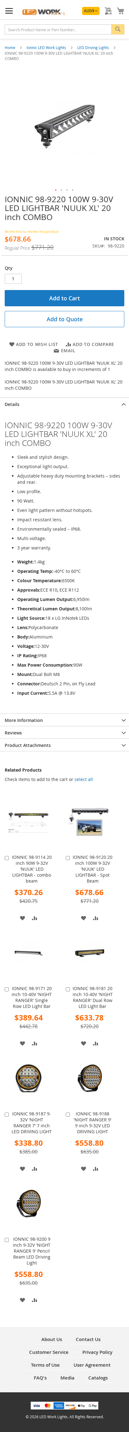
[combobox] (64, 29)
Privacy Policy (97, 1352)
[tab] (64, 404)
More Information (24, 720)
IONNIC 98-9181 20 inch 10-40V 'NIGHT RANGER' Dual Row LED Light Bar (93, 997)
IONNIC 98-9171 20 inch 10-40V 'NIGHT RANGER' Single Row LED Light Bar (32, 997)
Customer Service (49, 1352)
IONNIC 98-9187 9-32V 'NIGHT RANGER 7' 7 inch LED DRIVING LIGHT (32, 1122)
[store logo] (41, 11)
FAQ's (40, 1377)
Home (10, 47)
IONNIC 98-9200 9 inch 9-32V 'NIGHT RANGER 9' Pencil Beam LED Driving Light (31, 1251)
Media (67, 1377)
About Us (51, 1339)
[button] (91, 11)
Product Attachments (28, 745)
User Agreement (92, 1365)
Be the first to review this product (32, 231)
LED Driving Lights (93, 47)
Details (12, 404)
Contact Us (88, 1339)
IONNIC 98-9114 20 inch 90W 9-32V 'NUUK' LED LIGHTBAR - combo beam (32, 869)
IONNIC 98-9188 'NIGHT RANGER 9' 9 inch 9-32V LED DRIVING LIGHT (92, 1122)
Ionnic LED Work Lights (47, 47)
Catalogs (98, 1377)
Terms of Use (45, 1365)
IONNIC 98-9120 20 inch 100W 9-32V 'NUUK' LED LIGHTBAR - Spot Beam (92, 869)
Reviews (13, 733)
